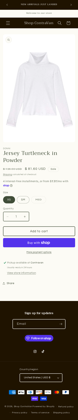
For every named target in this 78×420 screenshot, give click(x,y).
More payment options (39, 252)
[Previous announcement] (7, 5)
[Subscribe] (60, 324)
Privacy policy (19, 412)
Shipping (7, 174)
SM (23, 199)
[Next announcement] (71, 5)
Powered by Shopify (43, 406)
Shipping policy (61, 412)
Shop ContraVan (23, 406)
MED (40, 200)
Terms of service (40, 412)
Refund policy (65, 406)
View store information (21, 272)
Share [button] (10, 283)
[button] (8, 23)
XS (9, 199)
